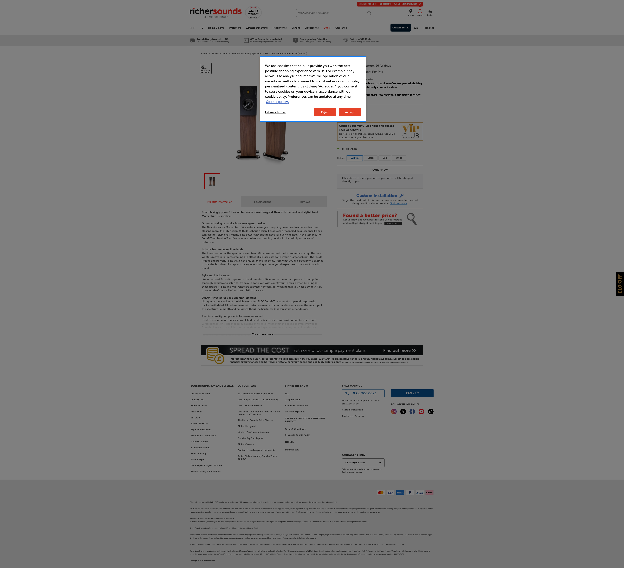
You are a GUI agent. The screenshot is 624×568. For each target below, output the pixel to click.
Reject (325, 112)
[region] (313, 89)
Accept (350, 112)
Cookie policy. (277, 102)
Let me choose (275, 112)
